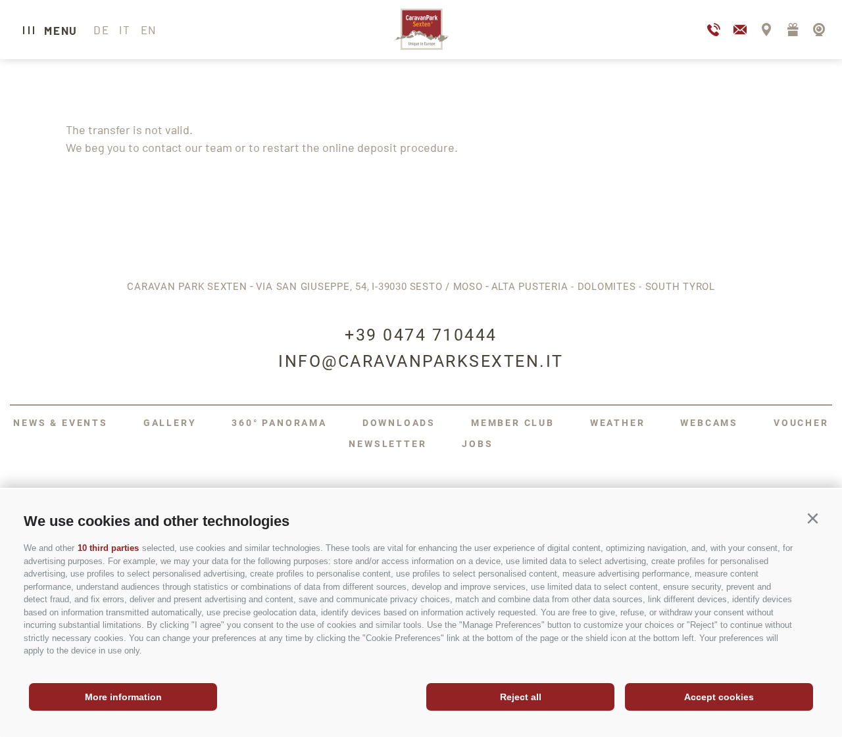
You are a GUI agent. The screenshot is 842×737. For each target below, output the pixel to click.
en (149, 29)
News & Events (60, 422)
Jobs (477, 444)
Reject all (520, 697)
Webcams (709, 422)
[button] (812, 519)
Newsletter (387, 444)
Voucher (801, 422)
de (101, 29)
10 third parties (108, 548)
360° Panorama (279, 422)
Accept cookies (719, 697)
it (124, 29)
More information (123, 697)
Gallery (170, 422)
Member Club (513, 422)
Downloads (398, 422)
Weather (617, 422)
